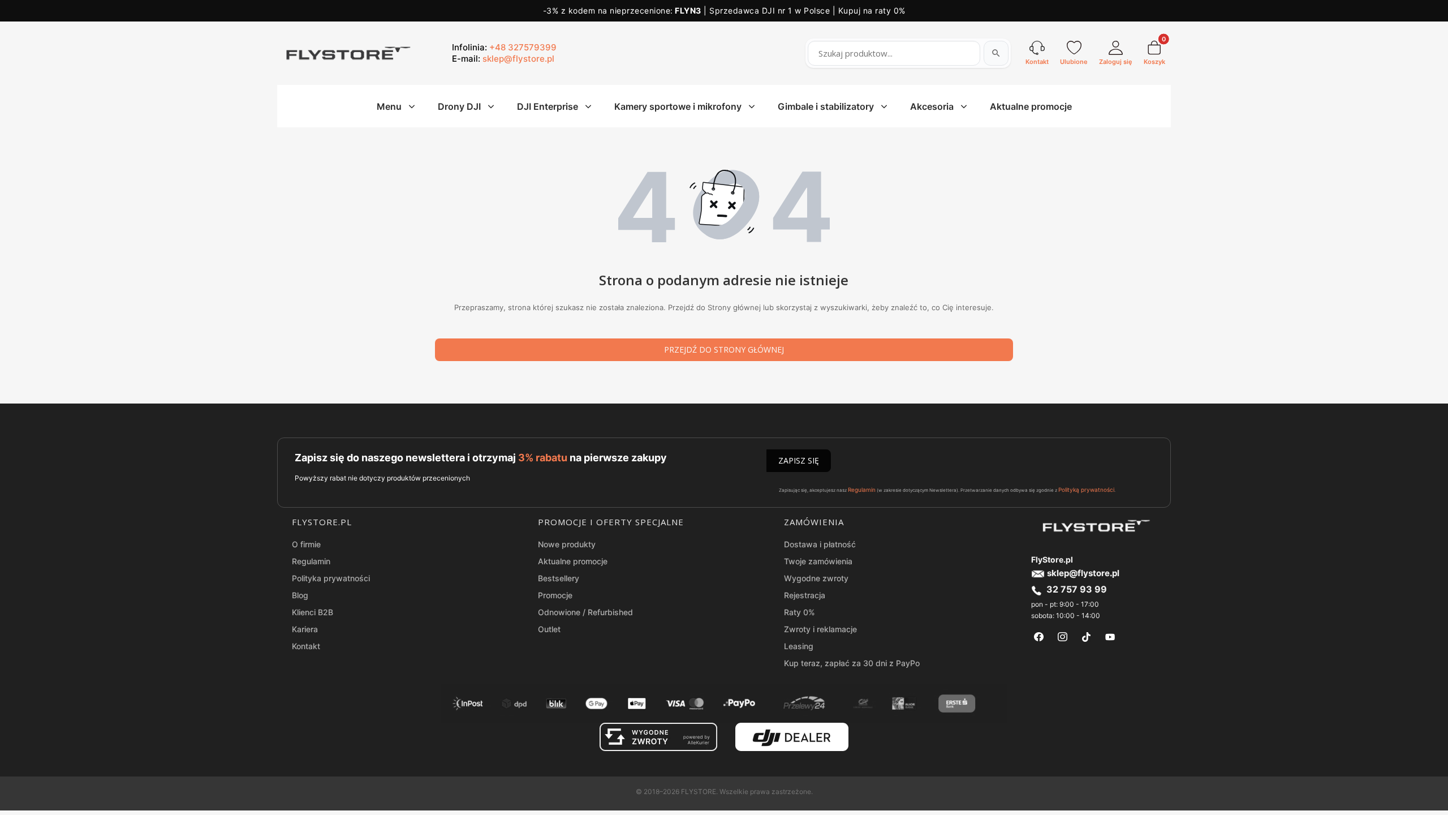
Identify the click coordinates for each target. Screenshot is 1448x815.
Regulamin (862, 489)
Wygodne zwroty (816, 578)
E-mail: (503, 58)
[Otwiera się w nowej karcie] (1038, 637)
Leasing (798, 646)
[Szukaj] (996, 53)
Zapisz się (798, 460)
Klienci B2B (312, 612)
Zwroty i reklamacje (820, 629)
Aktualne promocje (572, 561)
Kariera (305, 629)
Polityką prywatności (1086, 489)
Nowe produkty (567, 544)
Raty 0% (799, 612)
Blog (300, 595)
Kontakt (306, 646)
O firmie (306, 544)
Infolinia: (504, 47)
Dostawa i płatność (820, 544)
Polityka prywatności (331, 578)
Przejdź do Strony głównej (724, 349)
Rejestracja (804, 595)
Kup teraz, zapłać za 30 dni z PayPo (852, 663)
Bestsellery (558, 578)
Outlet (549, 629)
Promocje (555, 595)
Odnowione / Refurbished (585, 612)
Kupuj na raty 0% (872, 10)
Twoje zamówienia (818, 561)
